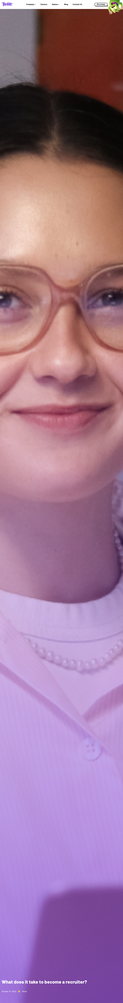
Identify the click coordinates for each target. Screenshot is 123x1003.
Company (30, 4)
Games (55, 4)
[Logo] (7, 4)
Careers (43, 4)
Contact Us (77, 4)
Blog (66, 4)
